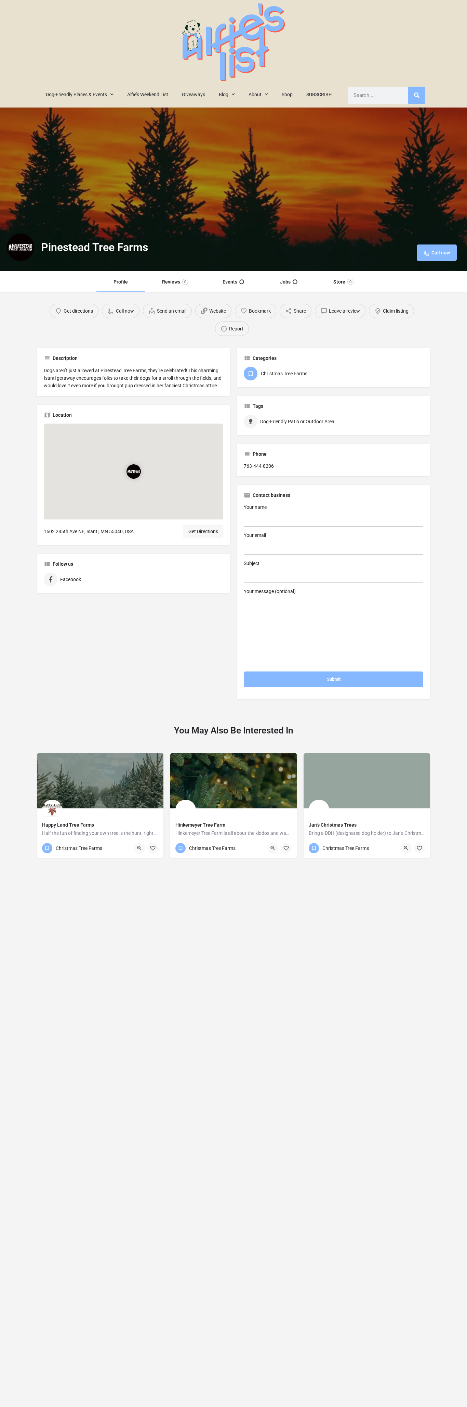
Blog (223, 94)
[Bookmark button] (152, 848)
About (255, 94)
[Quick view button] (139, 848)
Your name (255, 507)
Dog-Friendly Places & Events (76, 94)
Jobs (285, 282)
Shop (287, 94)
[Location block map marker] (133, 472)
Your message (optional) (270, 591)
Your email (255, 535)
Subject (251, 563)
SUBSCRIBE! (319, 94)
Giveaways (193, 94)
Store (342, 282)
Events (230, 282)
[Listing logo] (20, 247)
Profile (121, 282)
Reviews (174, 282)
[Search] (416, 95)
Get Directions (203, 531)
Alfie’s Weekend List (147, 94)
